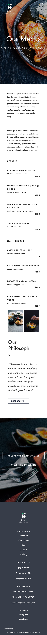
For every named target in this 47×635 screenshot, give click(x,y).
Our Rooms (23, 540)
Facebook (23, 619)
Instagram (23, 614)
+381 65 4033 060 (25, 591)
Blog (23, 545)
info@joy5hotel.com (27, 602)
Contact (23, 549)
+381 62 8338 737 (25, 597)
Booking (23, 554)
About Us (23, 535)
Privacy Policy (8, 628)
